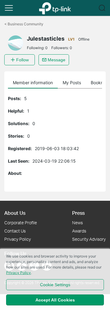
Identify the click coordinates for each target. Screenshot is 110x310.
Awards (79, 230)
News (77, 222)
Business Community (23, 24)
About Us (14, 213)
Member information (33, 82)
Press (78, 213)
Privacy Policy (17, 239)
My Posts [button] (72, 82)
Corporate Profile (20, 222)
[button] (8, 8)
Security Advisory (89, 239)
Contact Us (15, 230)
